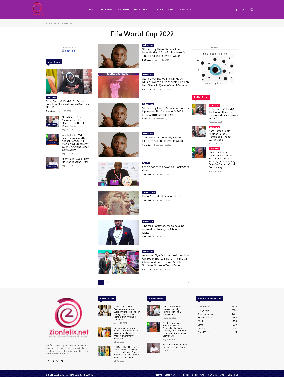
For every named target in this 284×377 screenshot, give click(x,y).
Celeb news (51, 97)
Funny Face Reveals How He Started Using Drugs (75, 160)
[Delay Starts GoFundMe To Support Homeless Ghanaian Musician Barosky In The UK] (69, 82)
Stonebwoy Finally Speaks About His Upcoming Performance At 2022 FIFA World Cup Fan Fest (165, 111)
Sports (146, 163)
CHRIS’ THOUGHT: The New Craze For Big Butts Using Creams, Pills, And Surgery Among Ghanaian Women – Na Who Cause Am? (127, 352)
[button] (252, 9)
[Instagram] (243, 10)
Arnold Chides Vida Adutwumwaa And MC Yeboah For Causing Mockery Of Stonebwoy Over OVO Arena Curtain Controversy (75, 142)
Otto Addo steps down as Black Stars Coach (165, 168)
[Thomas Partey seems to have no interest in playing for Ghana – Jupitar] (118, 232)
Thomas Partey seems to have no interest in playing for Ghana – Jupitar (163, 229)
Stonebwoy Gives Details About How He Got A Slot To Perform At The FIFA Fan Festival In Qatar (163, 52)
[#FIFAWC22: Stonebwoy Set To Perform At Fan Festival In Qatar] (118, 144)
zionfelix (146, 174)
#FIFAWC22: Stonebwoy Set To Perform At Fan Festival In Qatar (162, 139)
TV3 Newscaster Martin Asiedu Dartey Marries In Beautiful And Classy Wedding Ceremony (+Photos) (126, 333)
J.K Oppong (147, 60)
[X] (57, 361)
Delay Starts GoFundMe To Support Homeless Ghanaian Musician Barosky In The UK (68, 104)
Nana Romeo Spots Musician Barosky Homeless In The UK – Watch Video (74, 121)
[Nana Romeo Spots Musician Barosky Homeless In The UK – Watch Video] (52, 121)
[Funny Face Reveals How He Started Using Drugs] (52, 162)
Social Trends (149, 192)
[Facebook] (236, 10)
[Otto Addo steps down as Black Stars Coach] (118, 174)
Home (48, 23)
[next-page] (114, 282)
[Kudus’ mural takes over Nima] (118, 203)
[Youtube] (61, 361)
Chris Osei (50, 111)
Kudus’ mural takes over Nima (161, 196)
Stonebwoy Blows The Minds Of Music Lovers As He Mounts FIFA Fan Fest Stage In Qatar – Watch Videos (165, 82)
